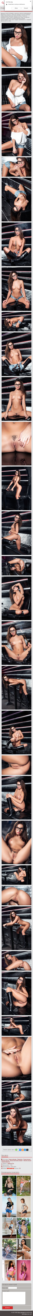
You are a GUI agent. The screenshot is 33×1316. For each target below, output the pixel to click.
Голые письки (26, 1159)
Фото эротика (21, 1312)
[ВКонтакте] (20, 1150)
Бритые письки (5, 1160)
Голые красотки (6, 1161)
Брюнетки (19, 1159)
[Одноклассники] (23, 1150)
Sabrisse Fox (10, 1163)
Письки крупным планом (16, 1160)
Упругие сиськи (27, 1160)
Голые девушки (12, 1159)
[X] (27, 1150)
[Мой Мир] (25, 1150)
